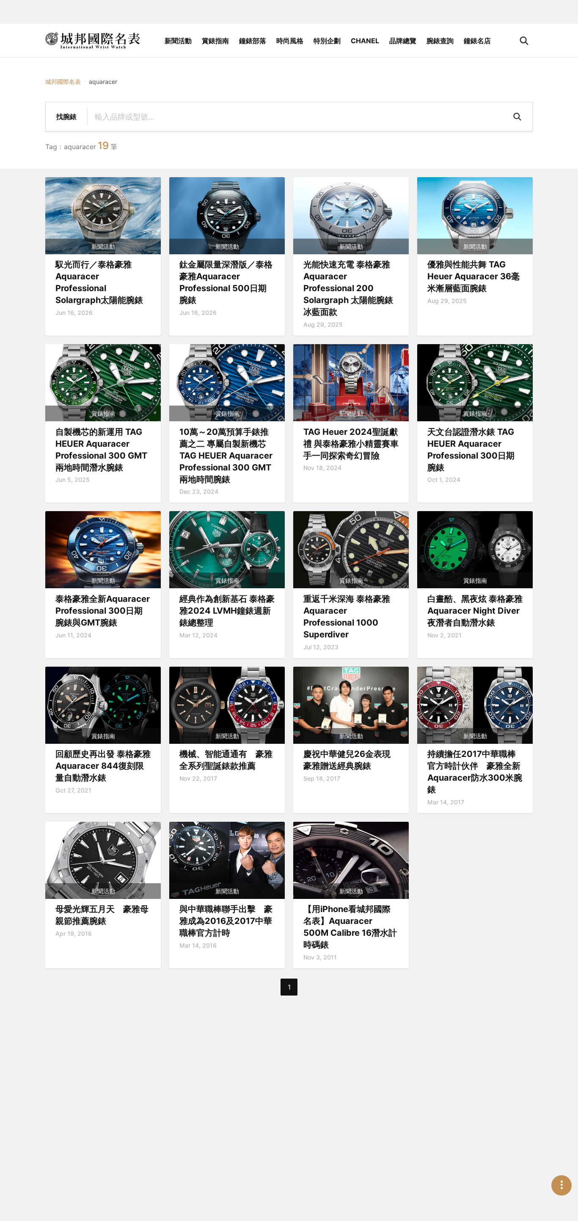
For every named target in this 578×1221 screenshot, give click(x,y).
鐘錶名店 (477, 40)
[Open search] (524, 40)
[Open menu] (561, 1185)
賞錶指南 (215, 40)
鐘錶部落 (252, 40)
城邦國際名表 (63, 81)
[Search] (518, 116)
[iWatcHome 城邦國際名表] (92, 40)
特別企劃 (327, 40)
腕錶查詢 (440, 40)
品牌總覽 (402, 40)
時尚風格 (289, 40)
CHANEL (365, 40)
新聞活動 (178, 40)
